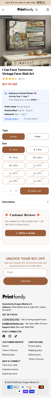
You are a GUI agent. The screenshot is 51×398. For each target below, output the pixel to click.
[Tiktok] (16, 336)
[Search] (36, 10)
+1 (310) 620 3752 (10, 319)
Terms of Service (10, 350)
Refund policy (8, 354)
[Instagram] (10, 336)
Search (5, 346)
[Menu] (3, 10)
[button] (25, 78)
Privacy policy (34, 346)
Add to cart (36, 191)
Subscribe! (25, 281)
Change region (11, 119)
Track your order (10, 365)
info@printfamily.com (13, 323)
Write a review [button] (27, 233)
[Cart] (48, 10)
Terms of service (36, 359)
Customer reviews (10, 369)
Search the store (9, 374)
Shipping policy (35, 350)
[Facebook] (4, 336)
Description (8, 201)
